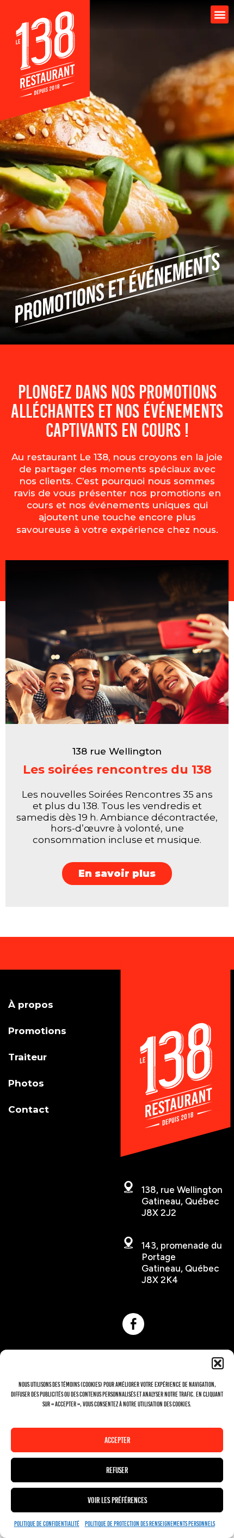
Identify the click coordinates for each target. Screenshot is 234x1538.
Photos (26, 1083)
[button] (217, 1363)
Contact (28, 1109)
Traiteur (27, 1057)
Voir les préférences (117, 1500)
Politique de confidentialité (46, 1524)
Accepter (117, 1440)
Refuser (117, 1470)
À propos (30, 1004)
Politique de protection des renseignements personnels (150, 1524)
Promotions (37, 1030)
